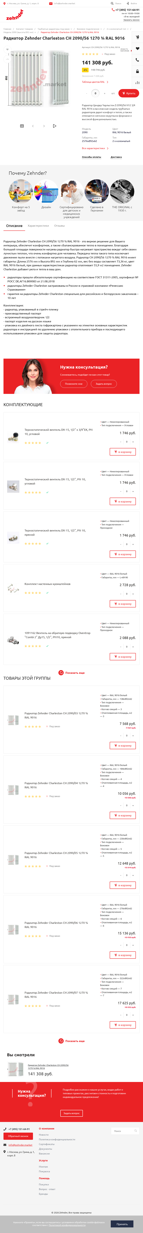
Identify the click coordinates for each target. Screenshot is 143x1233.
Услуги (43, 1160)
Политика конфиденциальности (57, 1139)
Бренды (43, 1193)
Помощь (44, 1178)
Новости (43, 1134)
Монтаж (43, 1166)
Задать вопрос (104, 383)
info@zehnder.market (64, 3)
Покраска (44, 1171)
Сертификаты (47, 1144)
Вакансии (44, 1153)
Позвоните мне (73, 383)
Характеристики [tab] (38, 225)
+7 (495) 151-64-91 (127, 9)
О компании (46, 1128)
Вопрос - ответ (47, 1189)
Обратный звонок (18, 1136)
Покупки (44, 1184)
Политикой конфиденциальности (67, 1225)
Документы (45, 1148)
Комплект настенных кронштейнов (47, 583)
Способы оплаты (91, 157)
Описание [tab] (14, 226)
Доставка (116, 157)
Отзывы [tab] (59, 225)
